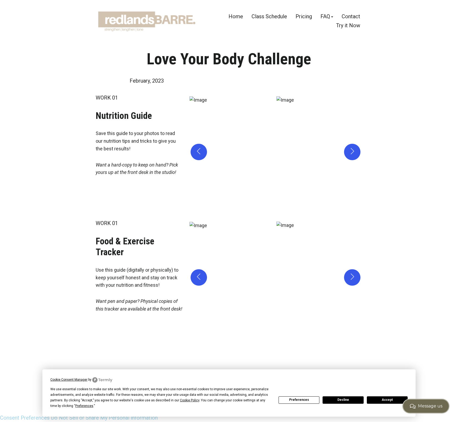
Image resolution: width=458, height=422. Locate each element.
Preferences (299, 400)
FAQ (325, 17)
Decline (343, 400)
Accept (387, 400)
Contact (351, 17)
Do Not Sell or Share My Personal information (104, 418)
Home (235, 17)
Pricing (304, 17)
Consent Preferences (25, 418)
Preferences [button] (84, 406)
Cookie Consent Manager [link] (68, 379)
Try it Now (348, 25)
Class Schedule (269, 17)
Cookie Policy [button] (189, 400)
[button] (232, 152)
